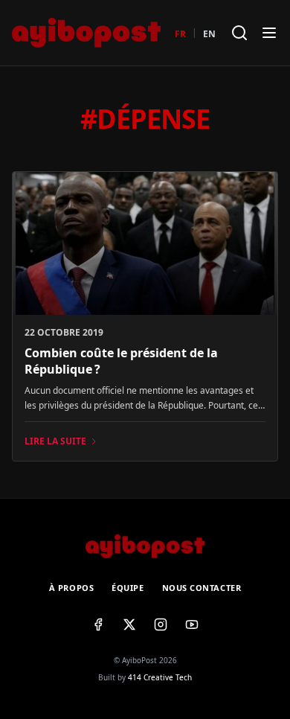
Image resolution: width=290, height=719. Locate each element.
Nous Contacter (202, 587)
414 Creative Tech (160, 677)
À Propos (71, 587)
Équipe (128, 587)
